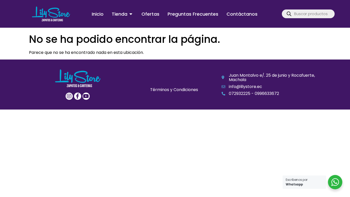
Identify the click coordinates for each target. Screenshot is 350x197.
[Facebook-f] (77, 96)
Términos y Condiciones (174, 90)
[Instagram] (69, 96)
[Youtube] (86, 96)
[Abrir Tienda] (131, 14)
